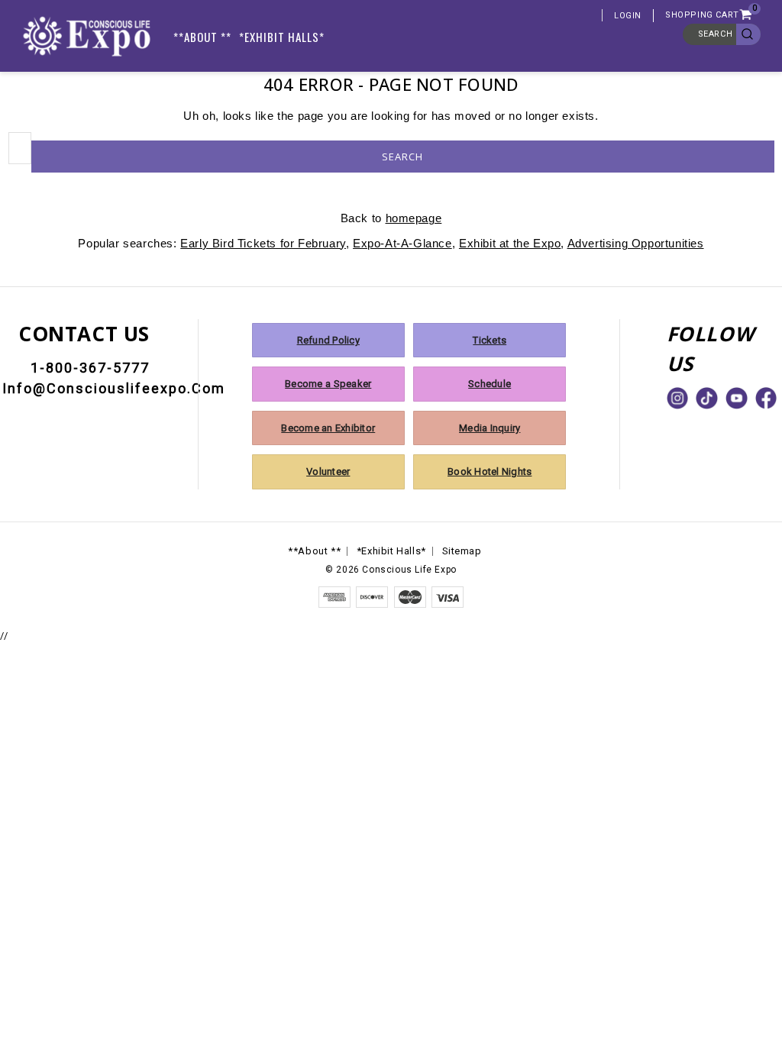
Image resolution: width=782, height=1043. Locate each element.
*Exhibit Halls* (282, 36)
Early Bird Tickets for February (263, 243)
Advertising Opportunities (635, 243)
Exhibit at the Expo (510, 243)
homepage (414, 218)
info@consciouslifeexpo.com (113, 388)
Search (715, 34)
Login (627, 16)
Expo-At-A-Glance (402, 243)
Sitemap (462, 551)
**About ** (202, 36)
